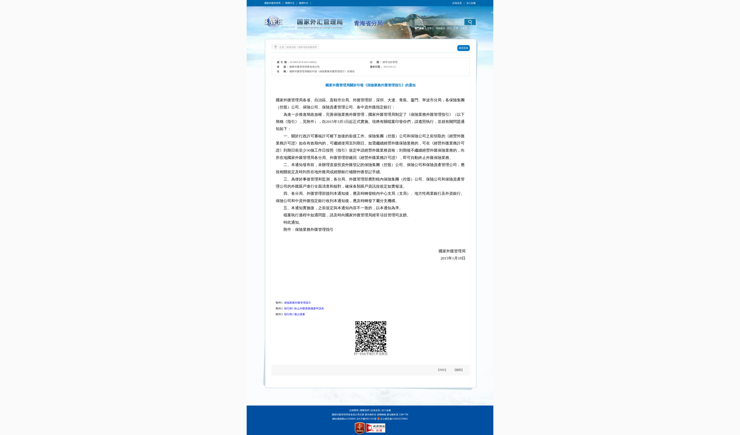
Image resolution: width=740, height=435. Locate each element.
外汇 (449, 28)
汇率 (456, 28)
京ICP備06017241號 (366, 418)
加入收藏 (471, 3)
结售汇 (430, 28)
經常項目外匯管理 (307, 47)
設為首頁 (457, 3)
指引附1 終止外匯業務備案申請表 (304, 308)
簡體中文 (289, 3)
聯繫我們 (364, 410)
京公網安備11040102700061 (394, 418)
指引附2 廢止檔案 (294, 314)
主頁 (281, 47)
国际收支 (440, 28)
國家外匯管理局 (272, 3)
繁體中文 (303, 3)
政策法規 (291, 47)
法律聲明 (353, 410)
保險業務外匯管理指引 (297, 302)
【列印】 (442, 370)
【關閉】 (458, 370)
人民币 (463, 28)
